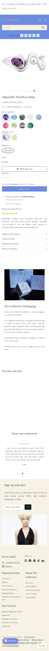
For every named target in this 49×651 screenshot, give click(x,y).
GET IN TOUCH (29, 637)
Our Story (29, 583)
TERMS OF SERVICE (22, 640)
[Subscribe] (28, 507)
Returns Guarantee (9, 249)
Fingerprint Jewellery (10, 619)
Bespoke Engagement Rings (12, 612)
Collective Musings (33, 590)
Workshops (6, 626)
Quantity (5, 173)
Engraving (6, 615)
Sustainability (31, 597)
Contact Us (6, 578)
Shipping (15, 184)
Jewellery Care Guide (9, 622)
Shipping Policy (8, 593)
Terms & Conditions (9, 590)
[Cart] (40, 19)
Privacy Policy (7, 586)
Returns (5, 582)
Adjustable (8, 151)
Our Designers (31, 586)
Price (4, 157)
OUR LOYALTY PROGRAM (10, 646)
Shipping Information (11, 234)
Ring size (5, 145)
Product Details (8, 239)
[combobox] (24, 27)
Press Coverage (31, 594)
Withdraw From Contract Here (11, 598)
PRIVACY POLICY (37, 640)
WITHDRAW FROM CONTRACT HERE (29, 643)
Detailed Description (10, 244)
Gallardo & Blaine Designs (12, 102)
